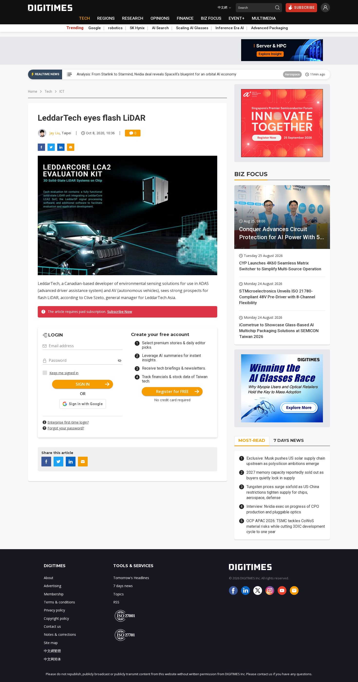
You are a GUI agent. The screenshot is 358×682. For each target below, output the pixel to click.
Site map (51, 642)
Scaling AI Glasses (192, 28)
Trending (75, 28)
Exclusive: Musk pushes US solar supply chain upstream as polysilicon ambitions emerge (285, 461)
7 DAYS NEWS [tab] (288, 440)
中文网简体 (52, 659)
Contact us (52, 626)
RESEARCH (132, 18)
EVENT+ (237, 18)
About (48, 577)
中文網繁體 (52, 650)
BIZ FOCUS (211, 18)
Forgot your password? (65, 428)
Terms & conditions (59, 602)
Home (32, 91)
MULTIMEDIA (264, 18)
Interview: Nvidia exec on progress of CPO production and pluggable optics (282, 509)
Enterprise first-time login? (68, 422)
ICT (297, 74)
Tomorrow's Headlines (131, 577)
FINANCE (185, 18)
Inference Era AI (230, 28)
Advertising (52, 585)
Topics (118, 594)
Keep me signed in (63, 373)
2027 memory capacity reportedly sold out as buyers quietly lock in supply (285, 475)
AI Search (160, 28)
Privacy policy (54, 610)
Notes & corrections (60, 634)
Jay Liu (54, 133)
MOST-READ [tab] (251, 440)
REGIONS (106, 18)
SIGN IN (83, 384)
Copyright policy (56, 618)
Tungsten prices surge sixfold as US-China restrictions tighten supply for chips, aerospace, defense (282, 492)
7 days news (123, 585)
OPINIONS (160, 18)
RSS (116, 602)
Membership (54, 594)
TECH (84, 18)
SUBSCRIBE (304, 7)
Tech (48, 91)
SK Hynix (137, 28)
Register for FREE (172, 391)
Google (94, 28)
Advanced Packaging (269, 28)
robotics (115, 28)
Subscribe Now (119, 311)
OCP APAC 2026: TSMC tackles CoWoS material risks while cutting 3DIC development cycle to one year (285, 526)
